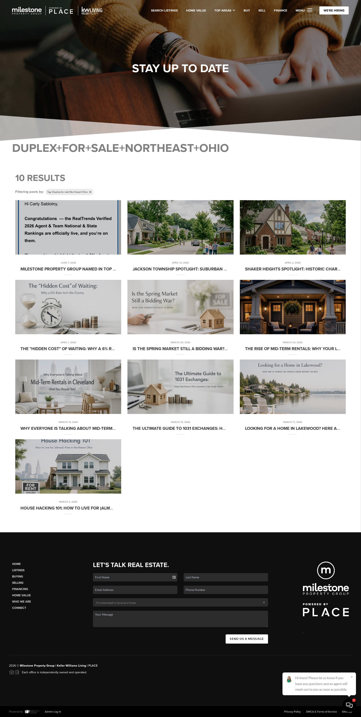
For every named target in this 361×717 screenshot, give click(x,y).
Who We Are (21, 601)
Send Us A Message (247, 638)
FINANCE (280, 10)
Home (16, 564)
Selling (17, 583)
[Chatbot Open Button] (349, 705)
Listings (18, 570)
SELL (262, 10)
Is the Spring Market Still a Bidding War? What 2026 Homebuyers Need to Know (222, 348)
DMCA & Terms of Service (321, 711)
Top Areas (222, 10)
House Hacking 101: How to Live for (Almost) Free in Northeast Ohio (96, 508)
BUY (247, 10)
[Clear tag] (90, 192)
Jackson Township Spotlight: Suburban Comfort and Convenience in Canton (221, 269)
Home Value (196, 10)
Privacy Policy (292, 711)
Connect (19, 608)
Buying (17, 576)
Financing (20, 589)
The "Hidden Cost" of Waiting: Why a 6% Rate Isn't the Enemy (87, 348)
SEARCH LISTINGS (164, 10)
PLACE (93, 665)
